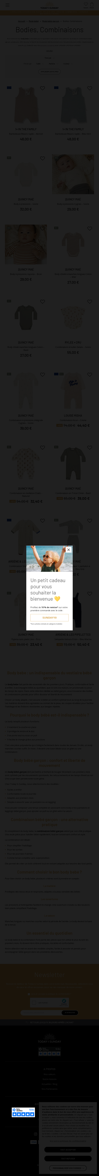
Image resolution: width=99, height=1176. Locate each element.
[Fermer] (68, 550)
